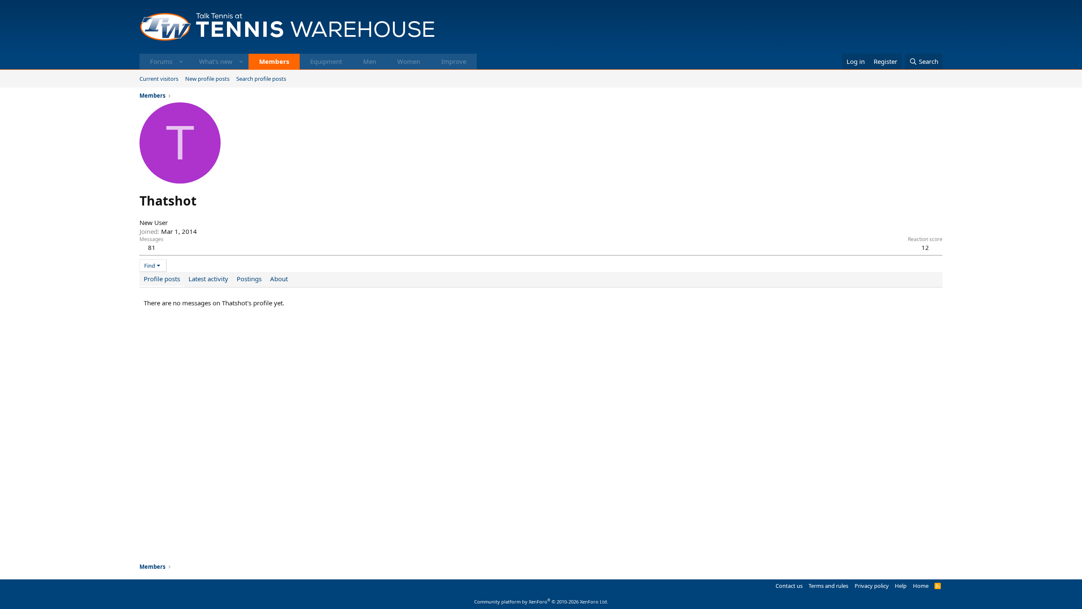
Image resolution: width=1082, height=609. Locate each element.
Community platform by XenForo (541, 601)
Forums (161, 61)
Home (921, 586)
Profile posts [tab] (162, 278)
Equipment (326, 61)
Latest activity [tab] (208, 278)
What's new (215, 61)
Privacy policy (872, 586)
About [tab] (279, 278)
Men (369, 61)
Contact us (789, 586)
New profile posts (207, 78)
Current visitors (158, 78)
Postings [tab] (249, 278)
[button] (181, 61)
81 (152, 247)
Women (408, 61)
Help (901, 586)
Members (274, 61)
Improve (453, 61)
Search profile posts (261, 78)
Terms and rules (828, 586)
